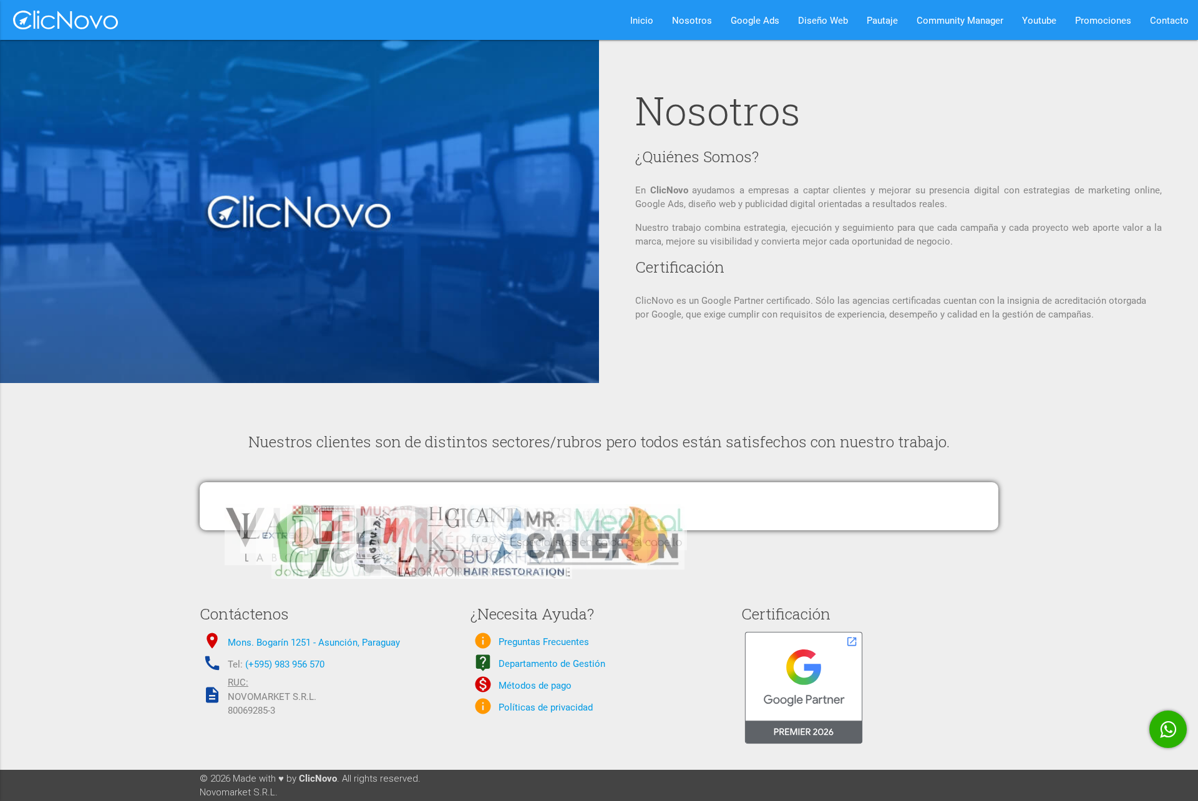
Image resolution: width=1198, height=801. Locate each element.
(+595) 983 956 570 (284, 664)
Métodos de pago (535, 685)
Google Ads (755, 20)
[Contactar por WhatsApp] (1168, 729)
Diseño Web (823, 20)
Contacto (1169, 20)
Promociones (1103, 20)
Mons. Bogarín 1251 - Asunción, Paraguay (314, 642)
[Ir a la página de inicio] (59, 20)
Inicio (641, 20)
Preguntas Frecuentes (544, 642)
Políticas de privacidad (546, 707)
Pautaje (882, 20)
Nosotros (692, 20)
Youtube (1039, 20)
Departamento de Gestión (552, 663)
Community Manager (960, 20)
